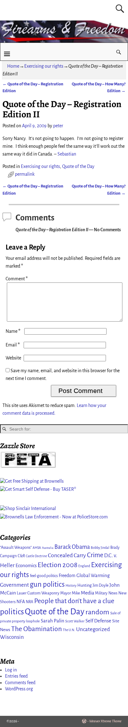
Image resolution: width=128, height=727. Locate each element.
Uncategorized (93, 629)
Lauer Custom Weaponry (38, 593)
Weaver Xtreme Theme (105, 721)
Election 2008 (57, 565)
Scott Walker (75, 621)
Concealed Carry (67, 555)
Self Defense (98, 620)
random (97, 612)
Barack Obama (72, 547)
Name (13, 331)
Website (13, 357)
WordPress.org (19, 688)
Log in (11, 669)
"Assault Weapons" (16, 547)
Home (13, 66)
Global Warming (93, 575)
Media (87, 593)
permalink (24, 174)
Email (13, 344)
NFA (20, 601)
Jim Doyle (100, 585)
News (112, 593)
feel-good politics (44, 576)
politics (12, 611)
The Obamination (36, 629)
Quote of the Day (78, 166)
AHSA (37, 547)
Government (14, 585)
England (84, 566)
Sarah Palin (52, 620)
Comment (17, 278)
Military (101, 593)
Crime (95, 555)
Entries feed (16, 676)
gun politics (47, 584)
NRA (29, 602)
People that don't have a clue (74, 601)
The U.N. (69, 630)
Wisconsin (12, 637)
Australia (47, 547)
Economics (26, 565)
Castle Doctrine (36, 556)
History (71, 585)
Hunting (84, 585)
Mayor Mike (70, 593)
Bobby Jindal (100, 547)
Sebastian (66, 153)
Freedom (67, 575)
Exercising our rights (43, 66)
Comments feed (20, 682)
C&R (21, 556)
